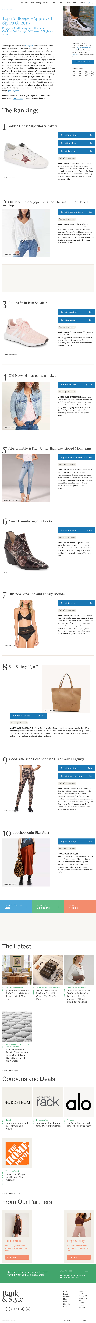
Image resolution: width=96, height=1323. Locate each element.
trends (50, 57)
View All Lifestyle (10, 1071)
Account (82, 3)
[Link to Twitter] (28, 1310)
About (80, 1293)
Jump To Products (82, 62)
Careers (81, 1305)
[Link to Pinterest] (16, 1310)
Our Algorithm (83, 1296)
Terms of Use (66, 1320)
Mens (54, 3)
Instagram (29, 45)
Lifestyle (67, 3)
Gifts (74, 3)
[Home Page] (11, 2)
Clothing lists (18, 98)
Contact (81, 1302)
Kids (60, 3)
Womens (46, 3)
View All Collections (43, 906)
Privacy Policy (75, 1277)
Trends (12, 9)
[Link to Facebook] (5, 1310)
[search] (92, 3)
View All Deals (8, 1194)
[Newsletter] (88, 3)
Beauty (38, 3)
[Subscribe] (86, 1271)
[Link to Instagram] (11, 1310)
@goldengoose (13, 90)
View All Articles (73, 906)
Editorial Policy (83, 1298)
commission (76, 54)
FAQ (79, 1300)
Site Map (81, 1307)
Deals (32, 3)
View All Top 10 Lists (13, 906)
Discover (24, 3)
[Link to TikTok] (22, 1310)
